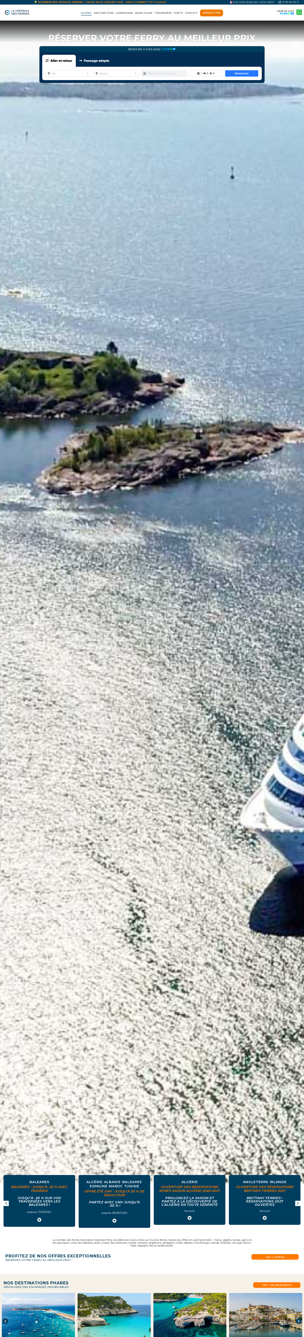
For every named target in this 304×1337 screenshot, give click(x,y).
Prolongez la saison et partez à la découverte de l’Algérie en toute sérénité (188, 1201)
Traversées (163, 12)
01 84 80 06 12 (290, 2)
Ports (178, 12)
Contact (191, 12)
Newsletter (211, 12)
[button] (297, 1203)
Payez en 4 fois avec (145, 49)
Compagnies (124, 12)
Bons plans (143, 12)
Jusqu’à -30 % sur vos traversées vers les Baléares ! (37, 1201)
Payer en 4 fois (285, 11)
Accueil (86, 12)
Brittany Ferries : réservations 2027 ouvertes (263, 1201)
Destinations (104, 12)
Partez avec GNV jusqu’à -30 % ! (112, 1204)
